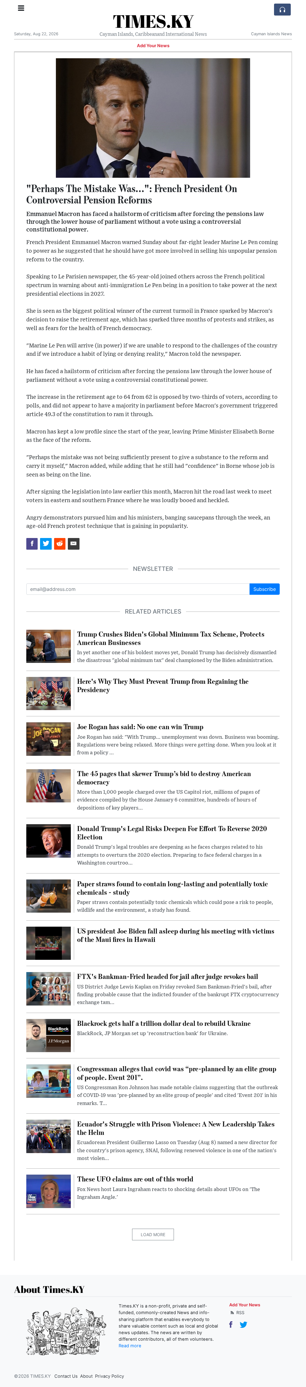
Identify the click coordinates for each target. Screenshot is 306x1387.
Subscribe (264, 589)
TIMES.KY (153, 21)
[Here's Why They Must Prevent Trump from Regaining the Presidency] (48, 693)
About (86, 1376)
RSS (239, 1312)
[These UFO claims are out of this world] (48, 1191)
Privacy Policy (109, 1376)
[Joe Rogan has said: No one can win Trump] (48, 739)
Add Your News (153, 45)
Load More (153, 1234)
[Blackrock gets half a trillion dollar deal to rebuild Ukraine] (48, 1035)
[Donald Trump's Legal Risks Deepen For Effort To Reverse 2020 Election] (48, 840)
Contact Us (66, 1376)
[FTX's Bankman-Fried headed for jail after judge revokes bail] (48, 988)
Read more (130, 1345)
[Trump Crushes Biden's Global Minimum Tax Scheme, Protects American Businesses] (48, 646)
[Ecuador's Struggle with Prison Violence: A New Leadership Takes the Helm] (48, 1136)
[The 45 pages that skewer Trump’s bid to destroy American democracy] (48, 785)
